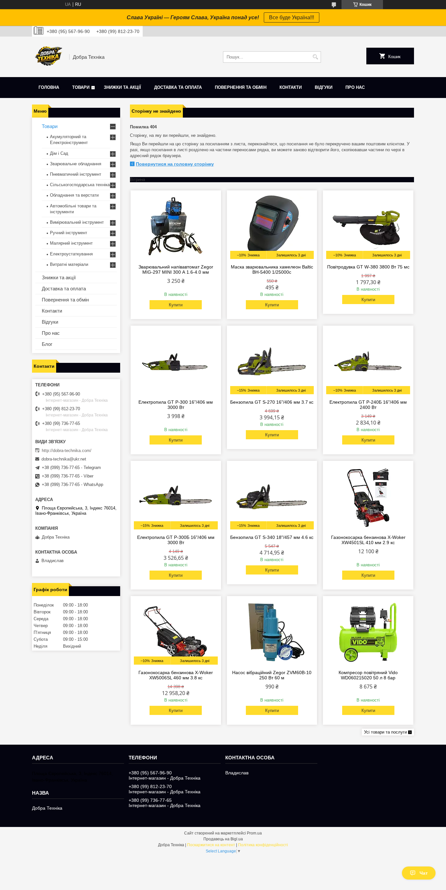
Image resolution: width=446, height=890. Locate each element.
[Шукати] (315, 57)
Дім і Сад (59, 153)
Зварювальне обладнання (75, 163)
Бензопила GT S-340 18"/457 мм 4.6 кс (271, 537)
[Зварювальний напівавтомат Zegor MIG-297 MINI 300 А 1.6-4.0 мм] (176, 226)
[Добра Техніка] (48, 57)
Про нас (355, 87)
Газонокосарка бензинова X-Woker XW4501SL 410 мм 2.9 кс (368, 540)
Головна (49, 87)
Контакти (290, 87)
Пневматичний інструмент (75, 174)
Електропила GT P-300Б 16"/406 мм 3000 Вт (176, 540)
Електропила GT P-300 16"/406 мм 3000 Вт (175, 404)
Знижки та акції (122, 87)
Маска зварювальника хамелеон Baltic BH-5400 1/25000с (272, 269)
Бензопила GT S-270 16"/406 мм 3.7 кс (271, 402)
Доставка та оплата (178, 87)
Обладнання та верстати (74, 195)
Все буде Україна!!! (291, 17)
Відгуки (323, 87)
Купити (176, 304)
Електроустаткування (71, 253)
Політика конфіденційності (263, 845)
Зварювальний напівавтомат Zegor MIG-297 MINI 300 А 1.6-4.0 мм (175, 269)
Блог (47, 344)
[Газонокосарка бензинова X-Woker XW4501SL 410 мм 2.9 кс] (368, 496)
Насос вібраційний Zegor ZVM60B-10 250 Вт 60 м (271, 675)
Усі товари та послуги (385, 732)
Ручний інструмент (68, 232)
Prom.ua (254, 833)
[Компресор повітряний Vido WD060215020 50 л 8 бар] (368, 632)
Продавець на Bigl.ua (223, 839)
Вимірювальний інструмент (77, 222)
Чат (424, 873)
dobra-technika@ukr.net (63, 459)
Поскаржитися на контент (211, 845)
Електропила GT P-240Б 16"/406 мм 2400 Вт (368, 404)
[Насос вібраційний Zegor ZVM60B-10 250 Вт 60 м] (272, 632)
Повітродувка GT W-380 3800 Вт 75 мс (368, 266)
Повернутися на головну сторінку (175, 164)
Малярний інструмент (71, 243)
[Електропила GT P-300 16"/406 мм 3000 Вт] (176, 361)
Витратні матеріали (69, 264)
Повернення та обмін (240, 87)
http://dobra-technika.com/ (66, 450)
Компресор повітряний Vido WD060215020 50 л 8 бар (368, 675)
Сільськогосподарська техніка (80, 184)
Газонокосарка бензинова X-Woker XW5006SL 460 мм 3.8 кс (175, 675)
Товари (80, 87)
